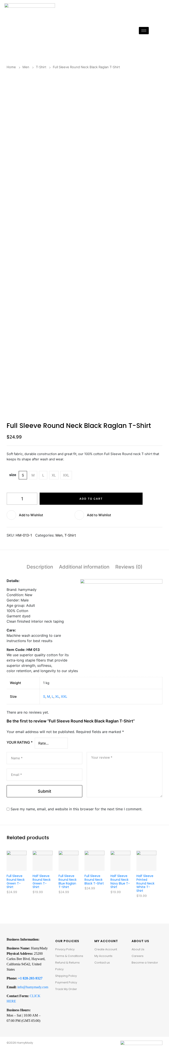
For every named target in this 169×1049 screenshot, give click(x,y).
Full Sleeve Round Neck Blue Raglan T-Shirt (68, 881)
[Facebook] (135, 973)
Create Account (105, 949)
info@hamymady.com (32, 987)
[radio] (23, 475)
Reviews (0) (128, 567)
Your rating (20, 742)
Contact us (102, 962)
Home (11, 67)
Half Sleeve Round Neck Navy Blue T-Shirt (120, 881)
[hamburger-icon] (144, 30)
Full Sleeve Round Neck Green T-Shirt (16, 881)
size (12, 475)
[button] (41, 515)
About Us (138, 949)
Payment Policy (66, 982)
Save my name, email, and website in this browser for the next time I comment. (76, 809)
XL (57, 696)
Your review (101, 757)
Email (16, 775)
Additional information (84, 567)
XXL (64, 696)
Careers (137, 956)
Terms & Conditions (69, 956)
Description (40, 567)
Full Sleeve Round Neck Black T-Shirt (94, 880)
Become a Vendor (145, 962)
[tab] (40, 567)
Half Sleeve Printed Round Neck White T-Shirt (145, 883)
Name (17, 758)
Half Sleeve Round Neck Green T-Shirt (42, 881)
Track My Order (66, 989)
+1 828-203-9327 (30, 978)
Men (25, 67)
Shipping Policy (66, 976)
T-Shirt (41, 67)
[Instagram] (141, 973)
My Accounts (103, 956)
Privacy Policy (65, 949)
